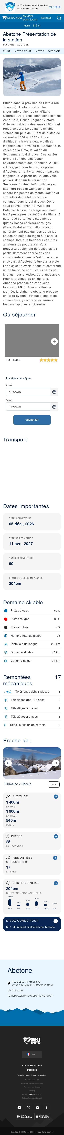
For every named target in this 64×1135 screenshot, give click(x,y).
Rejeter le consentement (32, 1098)
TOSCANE (9, 44)
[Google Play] (24, 1116)
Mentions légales (32, 1079)
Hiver (27, 25)
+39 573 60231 (15, 990)
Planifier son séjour (30, 18)
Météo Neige (14, 17)
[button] (59, 18)
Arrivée (9, 385)
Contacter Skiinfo (32, 1065)
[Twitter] (28, 1107)
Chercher (32, 419)
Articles (46, 17)
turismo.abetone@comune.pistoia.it (30, 995)
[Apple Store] (42, 1116)
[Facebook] (46, 1107)
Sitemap (32, 1090)
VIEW (53, 784)
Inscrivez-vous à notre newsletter (32, 1075)
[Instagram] (37, 1107)
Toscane (50, 927)
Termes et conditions (32, 1087)
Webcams (54, 51)
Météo (40, 51)
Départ (9, 400)
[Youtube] (19, 1107)
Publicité (32, 1069)
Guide (7, 51)
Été (35, 25)
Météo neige (23, 51)
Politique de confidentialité (32, 1083)
